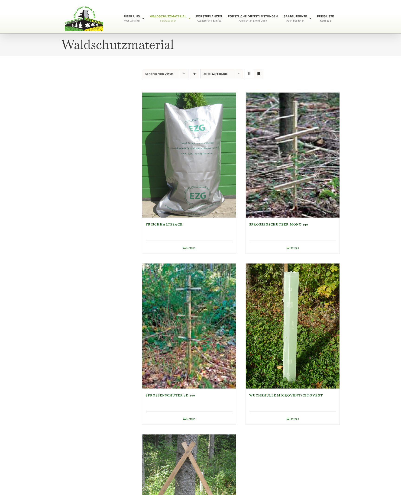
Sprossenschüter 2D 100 (170, 395)
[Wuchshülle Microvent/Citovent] (293, 326)
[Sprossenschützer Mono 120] (293, 155)
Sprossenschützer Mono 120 (278, 224)
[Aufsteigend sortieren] (194, 73)
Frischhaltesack (164, 224)
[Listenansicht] (258, 73)
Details (190, 248)
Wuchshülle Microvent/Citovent (286, 395)
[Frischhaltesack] (189, 155)
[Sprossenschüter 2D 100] (189, 326)
